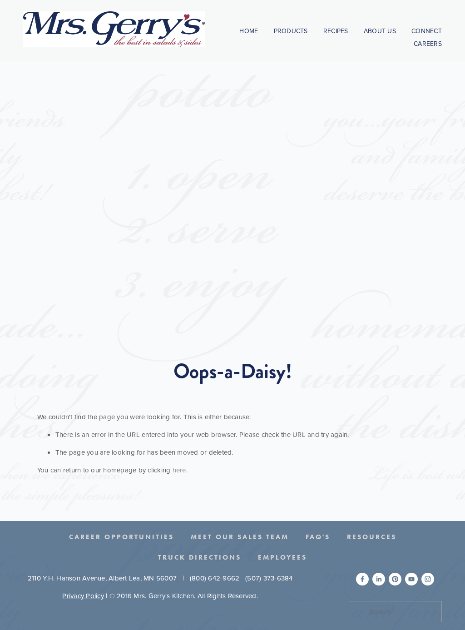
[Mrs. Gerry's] (411, 579)
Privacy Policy (83, 595)
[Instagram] (427, 579)
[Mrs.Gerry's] (395, 579)
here (179, 470)
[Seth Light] (362, 579)
